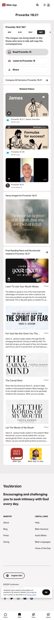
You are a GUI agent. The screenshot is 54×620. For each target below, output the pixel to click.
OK (46, 592)
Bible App (17, 461)
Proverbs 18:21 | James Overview (28, 119)
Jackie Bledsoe (16, 187)
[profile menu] (46, 5)
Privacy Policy (31, 594)
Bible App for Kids (35, 461)
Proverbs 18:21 (20, 184)
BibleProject (15, 122)
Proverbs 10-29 (20, 152)
